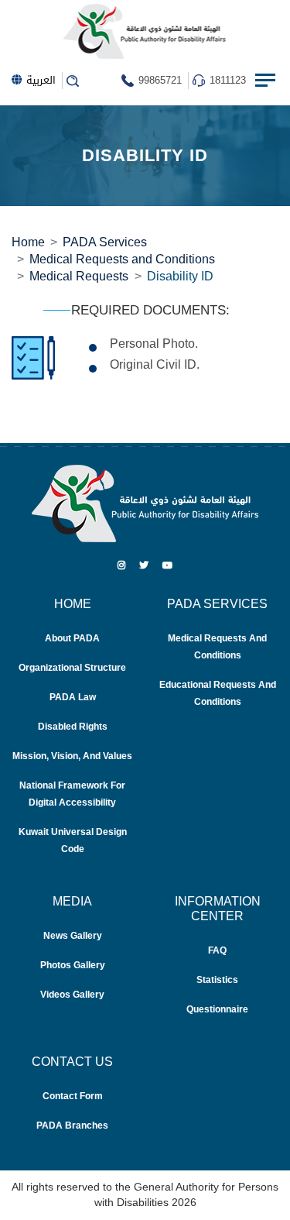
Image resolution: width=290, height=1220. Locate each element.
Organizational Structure (72, 667)
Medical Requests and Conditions (122, 259)
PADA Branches (72, 1125)
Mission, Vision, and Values (72, 756)
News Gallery (72, 935)
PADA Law (72, 697)
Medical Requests (78, 276)
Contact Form (73, 1096)
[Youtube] (167, 565)
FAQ (217, 950)
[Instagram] (121, 565)
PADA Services (105, 242)
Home (28, 242)
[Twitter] (143, 565)
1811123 (228, 80)
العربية (41, 80)
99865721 (160, 80)
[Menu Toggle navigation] (266, 81)
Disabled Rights (72, 726)
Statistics (217, 979)
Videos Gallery (72, 994)
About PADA (72, 638)
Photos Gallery (72, 965)
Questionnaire (217, 1009)
